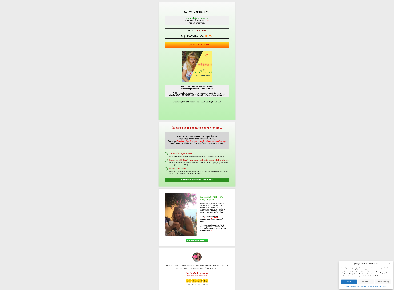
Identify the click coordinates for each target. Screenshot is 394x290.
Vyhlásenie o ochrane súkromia (377, 286)
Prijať (349, 282)
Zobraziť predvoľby (383, 282)
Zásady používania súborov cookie (356, 286)
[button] (390, 264)
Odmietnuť (366, 282)
